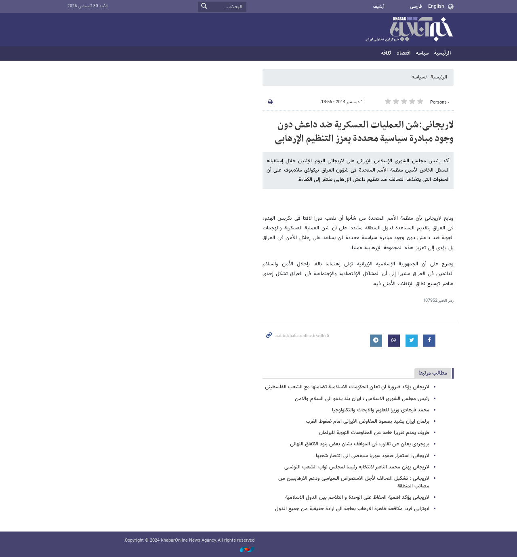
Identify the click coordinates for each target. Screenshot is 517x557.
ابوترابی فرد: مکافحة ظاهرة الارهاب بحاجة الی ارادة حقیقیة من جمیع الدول (352, 509)
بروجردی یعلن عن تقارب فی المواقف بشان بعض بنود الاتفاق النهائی (359, 444)
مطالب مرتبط (432, 373)
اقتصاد (403, 53)
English (436, 6)
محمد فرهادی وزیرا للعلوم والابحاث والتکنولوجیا (380, 410)
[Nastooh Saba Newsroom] (243, 549)
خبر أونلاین (409, 30)
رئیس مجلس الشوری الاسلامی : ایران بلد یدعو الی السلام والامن (362, 399)
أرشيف (379, 6)
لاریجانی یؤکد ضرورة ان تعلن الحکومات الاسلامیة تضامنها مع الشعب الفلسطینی (347, 387)
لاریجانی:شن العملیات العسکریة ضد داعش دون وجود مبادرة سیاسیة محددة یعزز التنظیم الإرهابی (364, 132)
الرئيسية (442, 53)
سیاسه (422, 53)
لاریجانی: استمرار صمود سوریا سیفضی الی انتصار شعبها (372, 456)
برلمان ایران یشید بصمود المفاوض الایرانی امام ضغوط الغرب (367, 421)
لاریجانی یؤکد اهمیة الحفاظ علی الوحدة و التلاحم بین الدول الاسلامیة (357, 497)
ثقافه (386, 53)
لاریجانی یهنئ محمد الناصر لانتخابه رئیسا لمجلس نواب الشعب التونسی (356, 467)
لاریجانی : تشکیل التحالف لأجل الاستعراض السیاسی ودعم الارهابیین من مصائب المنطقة (353, 482)
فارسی (416, 6)
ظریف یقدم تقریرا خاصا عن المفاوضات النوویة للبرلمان (374, 433)
